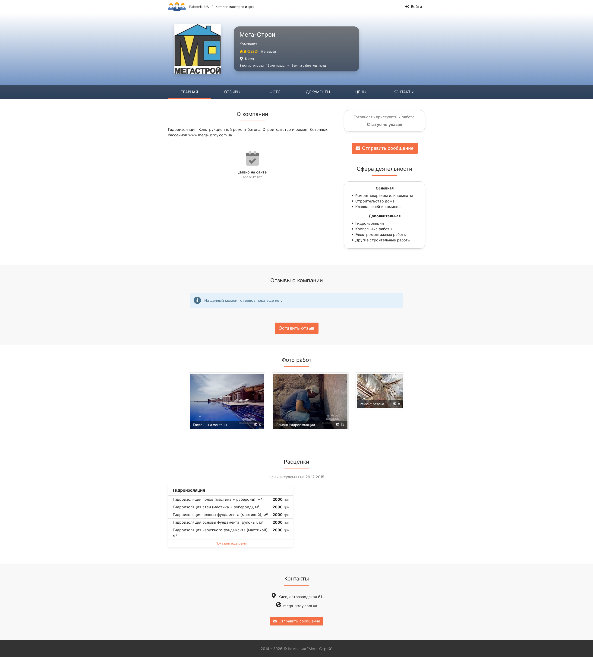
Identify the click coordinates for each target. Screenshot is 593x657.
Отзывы (232, 92)
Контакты (404, 92)
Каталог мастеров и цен (234, 7)
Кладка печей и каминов (378, 206)
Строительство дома (374, 201)
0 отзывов (268, 51)
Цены (360, 92)
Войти (416, 6)
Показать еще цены (231, 543)
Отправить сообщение (388, 148)
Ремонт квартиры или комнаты (384, 195)
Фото (275, 92)
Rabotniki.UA (199, 7)
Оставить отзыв (297, 328)
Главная (189, 92)
